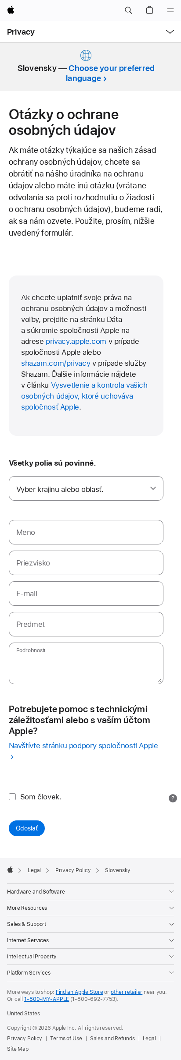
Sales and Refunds (112, 1038)
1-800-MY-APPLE (46, 999)
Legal (149, 1038)
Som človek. (41, 796)
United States (23, 1014)
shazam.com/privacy (55, 363)
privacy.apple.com (76, 341)
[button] (128, 10)
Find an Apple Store (79, 992)
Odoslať (27, 828)
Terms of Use (66, 1038)
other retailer (126, 992)
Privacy (21, 32)
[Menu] (170, 10)
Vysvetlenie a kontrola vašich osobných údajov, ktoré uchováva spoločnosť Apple (84, 396)
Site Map (18, 1049)
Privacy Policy (24, 1038)
